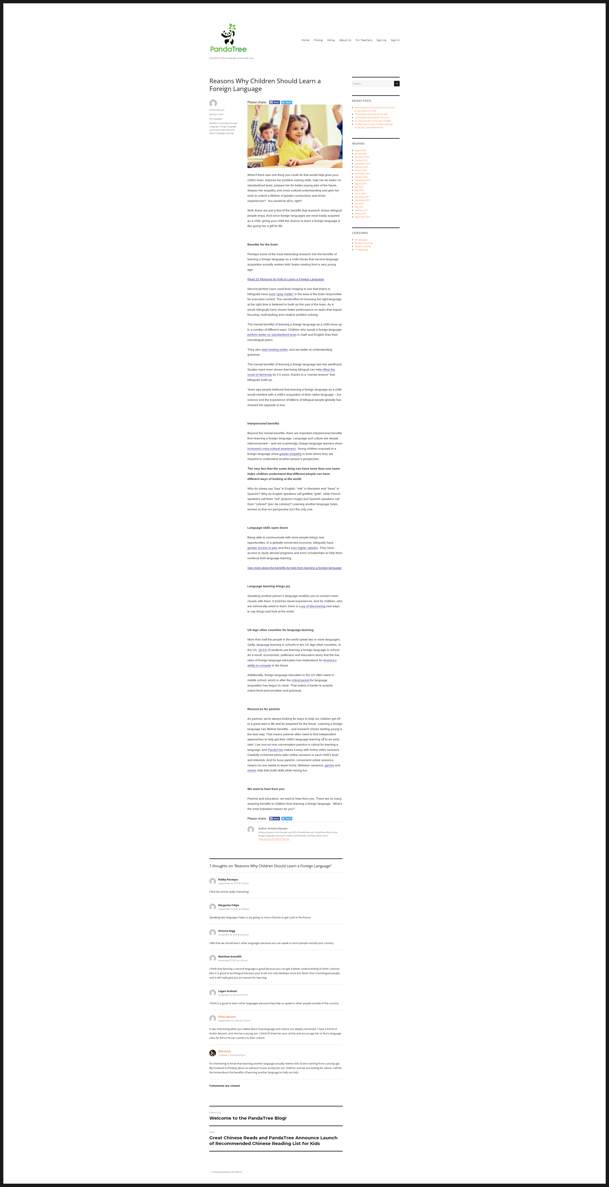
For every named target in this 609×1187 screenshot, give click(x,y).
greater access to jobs (262, 548)
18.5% (262, 650)
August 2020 (360, 150)
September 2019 (362, 163)
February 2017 (361, 210)
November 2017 (362, 196)
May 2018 (359, 190)
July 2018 (359, 186)
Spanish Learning (363, 246)
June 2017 (359, 203)
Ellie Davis (224, 1051)
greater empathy (290, 454)
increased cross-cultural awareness (271, 448)
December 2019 (362, 156)
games (329, 765)
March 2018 (360, 193)
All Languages (215, 118)
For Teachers (364, 40)
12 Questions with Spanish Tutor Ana (372, 117)
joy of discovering (313, 606)
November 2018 (362, 173)
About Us (345, 40)
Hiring (331, 40)
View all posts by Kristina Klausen (274, 839)
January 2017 (361, 213)
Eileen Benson (227, 1017)
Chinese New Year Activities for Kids (371, 114)
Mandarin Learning (364, 243)
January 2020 (361, 153)
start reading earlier (275, 349)
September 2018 (362, 180)
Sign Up (381, 40)
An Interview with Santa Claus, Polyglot (373, 120)
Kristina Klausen (216, 109)
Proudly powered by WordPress (227, 1172)
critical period (300, 680)
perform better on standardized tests (272, 334)
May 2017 (359, 206)
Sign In (395, 40)
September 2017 (362, 200)
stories (251, 770)
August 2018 (360, 183)
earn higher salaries (304, 548)
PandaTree (275, 749)
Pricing (318, 40)
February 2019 (361, 166)
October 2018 (361, 176)
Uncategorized (361, 249)
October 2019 (361, 160)
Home (305, 40)
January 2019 (361, 170)
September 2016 (362, 216)
